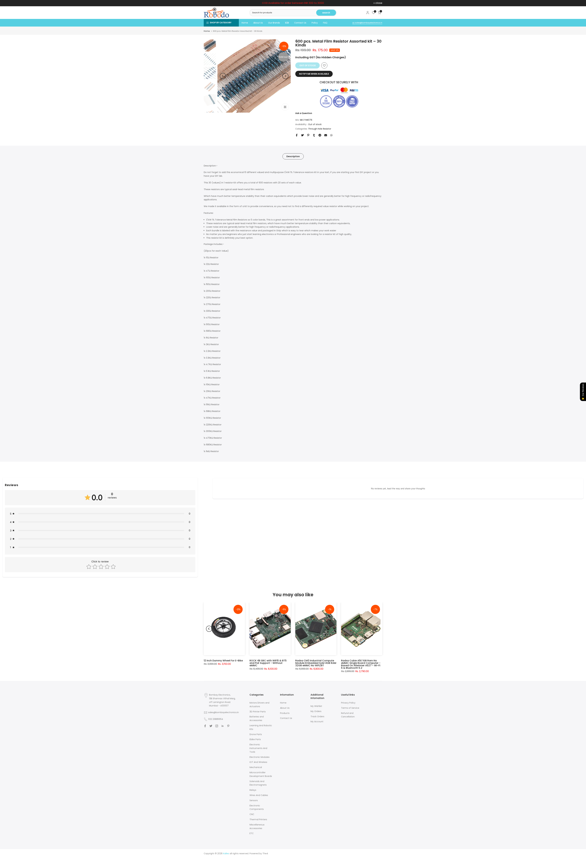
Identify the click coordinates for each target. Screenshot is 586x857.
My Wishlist (316, 706)
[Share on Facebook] (296, 135)
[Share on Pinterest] (308, 135)
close (209, 3)
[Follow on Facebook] (205, 726)
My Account (317, 721)
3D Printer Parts (258, 711)
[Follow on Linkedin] (222, 726)
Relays (253, 790)
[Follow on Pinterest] (228, 726)
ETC (252, 833)
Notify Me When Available (314, 73)
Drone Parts (256, 734)
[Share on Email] (325, 135)
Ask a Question (303, 113)
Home (245, 22)
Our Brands (274, 22)
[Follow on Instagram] (216, 726)
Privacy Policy (348, 702)
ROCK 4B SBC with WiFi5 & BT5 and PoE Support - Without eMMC (268, 663)
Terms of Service (350, 707)
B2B (287, 22)
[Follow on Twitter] (211, 726)
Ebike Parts (255, 739)
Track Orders (317, 716)
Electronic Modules (259, 757)
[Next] (285, 76)
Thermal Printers (258, 819)
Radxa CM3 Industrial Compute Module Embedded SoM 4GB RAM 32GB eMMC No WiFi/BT (315, 663)
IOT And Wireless (258, 762)
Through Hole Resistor (319, 128)
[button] (100, 513)
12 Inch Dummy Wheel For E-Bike (223, 660)
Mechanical (256, 767)
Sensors (254, 800)
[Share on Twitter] (302, 135)
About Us (258, 22)
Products (284, 713)
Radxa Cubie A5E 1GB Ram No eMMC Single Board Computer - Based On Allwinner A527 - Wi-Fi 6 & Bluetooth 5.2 (360, 664)
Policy (315, 22)
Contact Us (300, 22)
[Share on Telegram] (319, 135)
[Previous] (223, 76)
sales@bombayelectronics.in (368, 22)
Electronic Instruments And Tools (258, 748)
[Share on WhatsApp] (331, 135)
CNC (252, 814)
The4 (265, 853)
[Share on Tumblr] (314, 135)
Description (293, 156)
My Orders (316, 711)
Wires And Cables (259, 795)
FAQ (325, 22)
